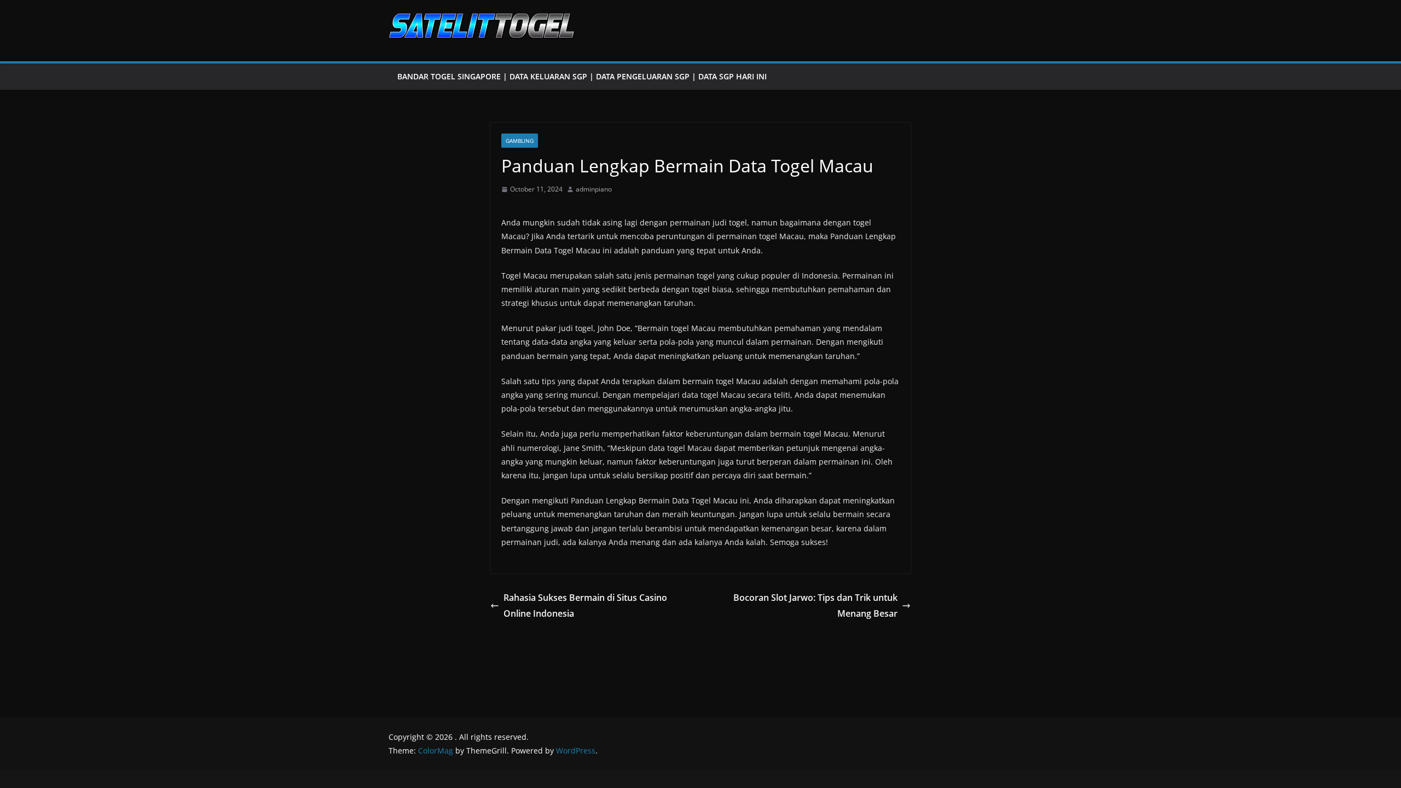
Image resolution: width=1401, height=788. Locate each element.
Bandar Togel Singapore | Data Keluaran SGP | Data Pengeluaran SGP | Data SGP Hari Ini (582, 76)
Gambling (520, 140)
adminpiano (594, 189)
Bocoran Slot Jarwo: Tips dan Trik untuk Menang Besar (815, 605)
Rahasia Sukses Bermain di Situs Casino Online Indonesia (585, 605)
